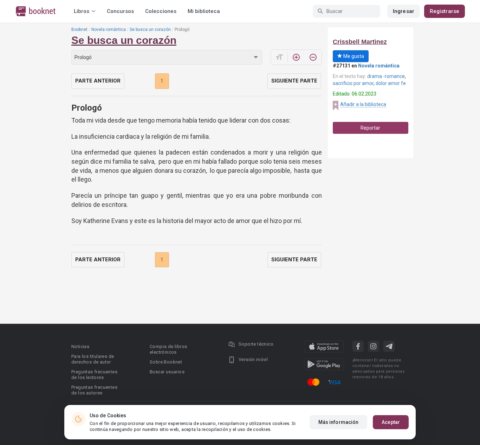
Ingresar (403, 11)
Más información (338, 422)
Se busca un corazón (150, 29)
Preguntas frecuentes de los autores (94, 390)
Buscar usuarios (167, 371)
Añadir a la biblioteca (363, 104)
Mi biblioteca (204, 11)
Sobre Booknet (166, 362)
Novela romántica (108, 29)
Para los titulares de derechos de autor (92, 359)
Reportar (370, 128)
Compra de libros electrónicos (168, 349)
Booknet (79, 29)
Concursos (120, 11)
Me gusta (353, 56)
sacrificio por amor (353, 83)
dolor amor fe (391, 83)
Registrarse (444, 11)
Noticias (80, 346)
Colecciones (160, 11)
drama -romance (386, 76)
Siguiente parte (294, 81)
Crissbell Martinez (360, 41)
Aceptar (391, 422)
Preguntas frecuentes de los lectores (94, 374)
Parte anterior (98, 81)
